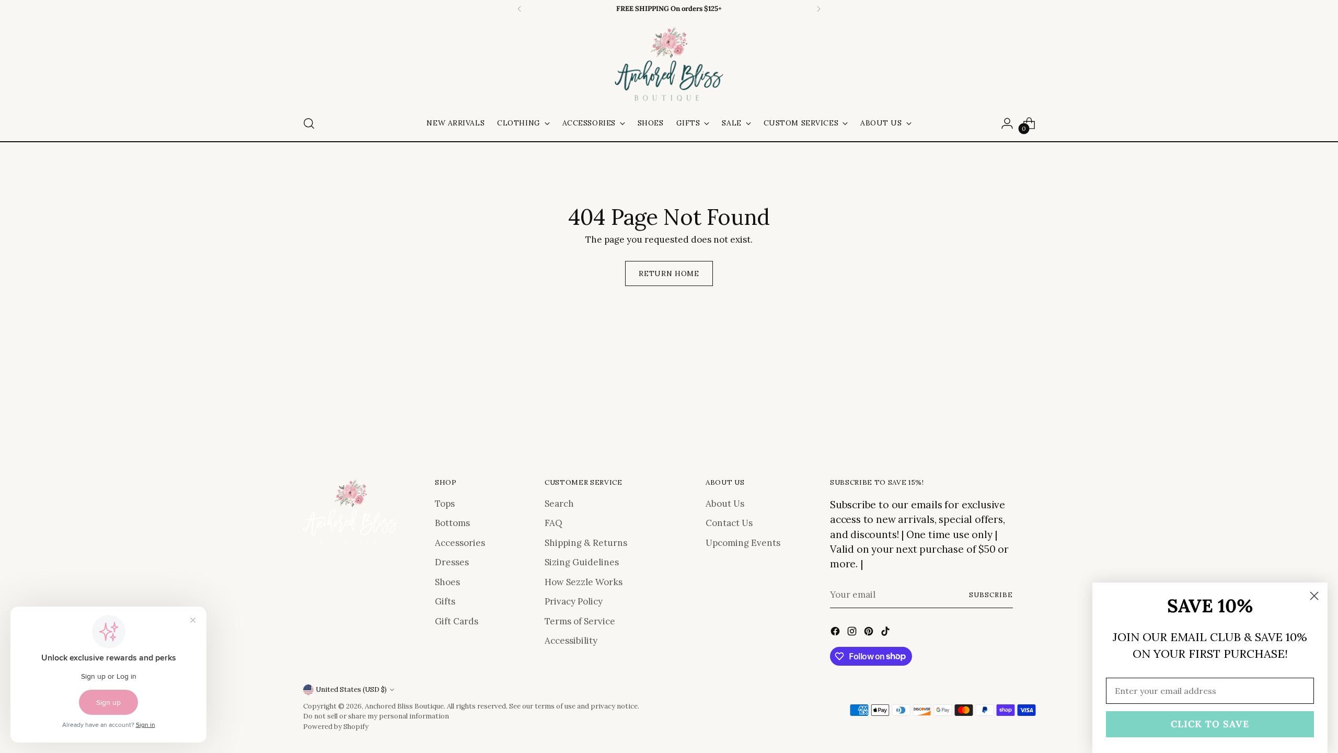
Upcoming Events (743, 543)
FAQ (553, 523)
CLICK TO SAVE (1210, 724)
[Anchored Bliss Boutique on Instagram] (853, 633)
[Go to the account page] (1007, 123)
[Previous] (519, 9)
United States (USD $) (351, 689)
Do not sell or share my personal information (376, 716)
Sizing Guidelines (582, 562)
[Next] (818, 9)
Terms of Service (580, 621)
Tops (445, 503)
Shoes (447, 582)
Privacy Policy (574, 601)
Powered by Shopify (335, 726)
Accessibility (571, 640)
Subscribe (991, 594)
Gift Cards (456, 621)
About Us (725, 503)
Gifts (445, 601)
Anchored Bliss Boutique (404, 706)
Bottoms (452, 523)
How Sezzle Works (583, 582)
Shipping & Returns (586, 543)
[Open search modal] (308, 123)
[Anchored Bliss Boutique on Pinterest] (869, 633)
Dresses (452, 562)
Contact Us (729, 523)
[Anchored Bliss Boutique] (669, 65)
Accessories (460, 543)
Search (559, 503)
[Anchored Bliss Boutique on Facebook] (836, 633)
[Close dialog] (1314, 596)
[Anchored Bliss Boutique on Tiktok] (886, 633)
